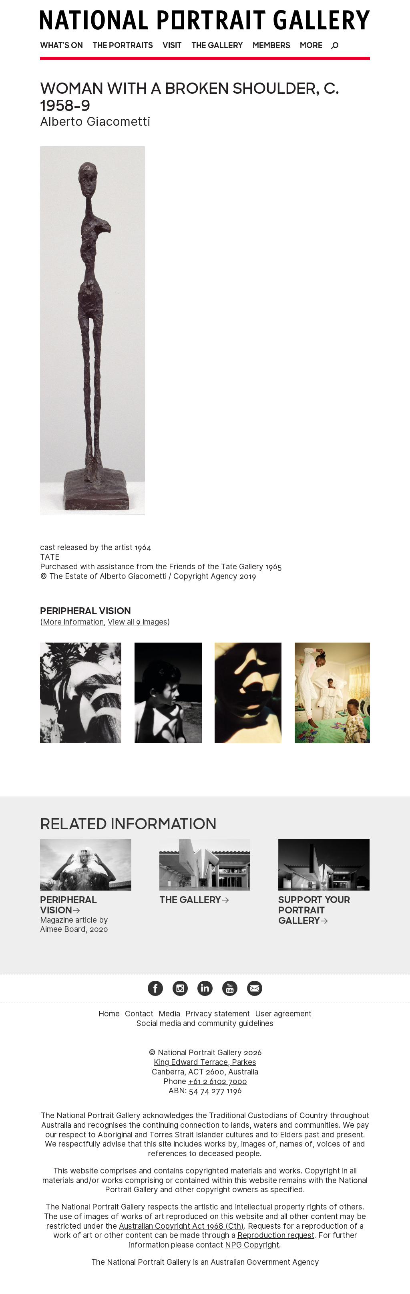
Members (271, 45)
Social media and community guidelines (205, 1023)
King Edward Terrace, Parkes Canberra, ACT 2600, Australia (205, 1067)
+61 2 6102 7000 (217, 1081)
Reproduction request (275, 1235)
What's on (61, 45)
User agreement (283, 1013)
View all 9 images (137, 622)
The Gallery (217, 45)
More (311, 45)
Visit (172, 45)
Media (169, 1013)
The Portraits (122, 45)
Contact (139, 1013)
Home (109, 1013)
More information (73, 622)
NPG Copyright (252, 1245)
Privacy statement (217, 1013)
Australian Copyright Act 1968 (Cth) (181, 1226)
